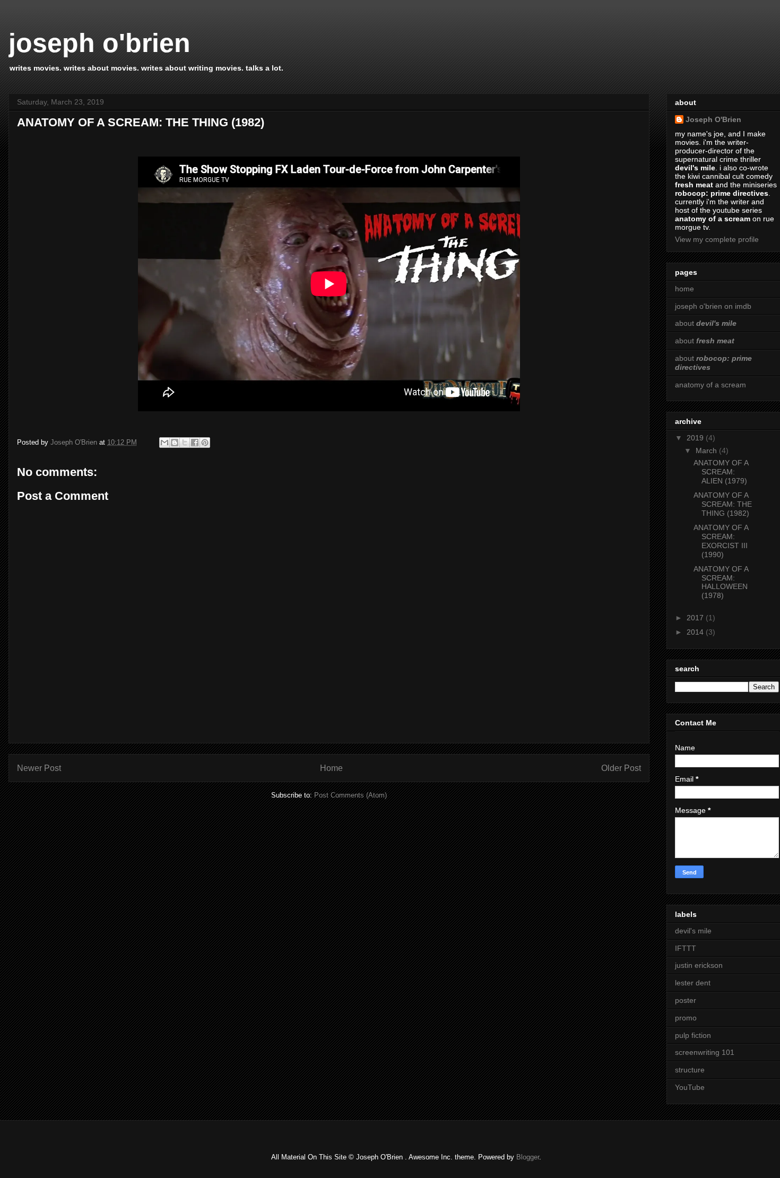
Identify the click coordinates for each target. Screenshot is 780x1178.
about (705, 323)
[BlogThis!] (174, 442)
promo (686, 1018)
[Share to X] (184, 442)
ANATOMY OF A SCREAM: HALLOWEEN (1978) (721, 582)
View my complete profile (717, 239)
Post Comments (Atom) (350, 795)
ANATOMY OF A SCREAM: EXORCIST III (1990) (721, 540)
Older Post (621, 768)
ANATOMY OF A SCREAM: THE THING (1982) (723, 504)
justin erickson (699, 965)
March (707, 450)
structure (690, 1070)
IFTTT (685, 948)
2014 (696, 632)
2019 (696, 438)
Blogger (527, 1157)
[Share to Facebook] (194, 442)
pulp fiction (693, 1035)
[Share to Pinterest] (205, 442)
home (684, 288)
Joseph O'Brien (713, 119)
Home (331, 768)
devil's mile (693, 930)
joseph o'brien (99, 43)
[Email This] (164, 442)
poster (685, 1000)
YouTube (690, 1087)
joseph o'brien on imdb (713, 306)
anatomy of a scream (710, 384)
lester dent (692, 982)
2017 (696, 617)
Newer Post (39, 768)
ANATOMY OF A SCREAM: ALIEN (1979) (721, 471)
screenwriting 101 (704, 1052)
